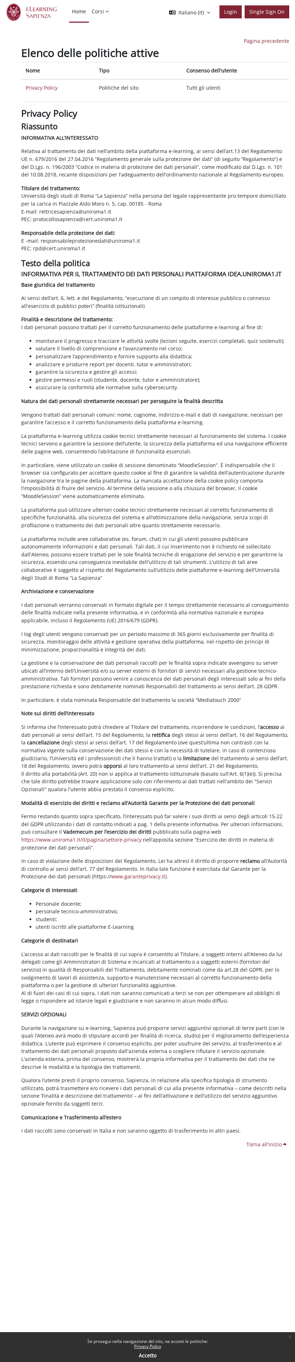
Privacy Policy (147, 1346)
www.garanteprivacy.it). (139, 876)
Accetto (147, 1355)
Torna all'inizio (264, 1144)
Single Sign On (267, 11)
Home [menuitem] (79, 11)
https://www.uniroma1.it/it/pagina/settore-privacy (81, 839)
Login (230, 11)
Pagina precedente (266, 40)
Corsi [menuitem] (98, 11)
